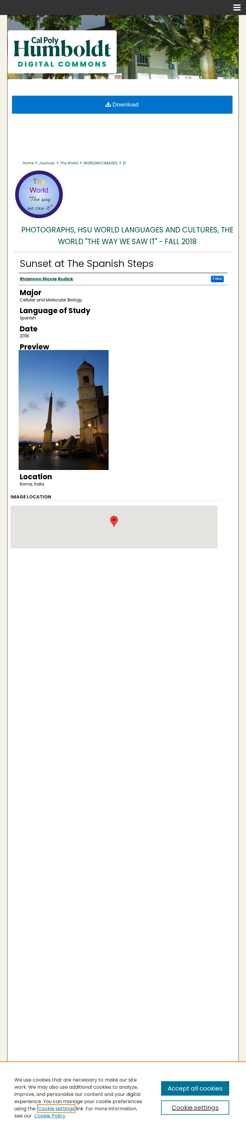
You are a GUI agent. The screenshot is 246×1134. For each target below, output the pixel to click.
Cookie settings (56, 1108)
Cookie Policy (49, 1115)
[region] (123, 1097)
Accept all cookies (195, 1088)
